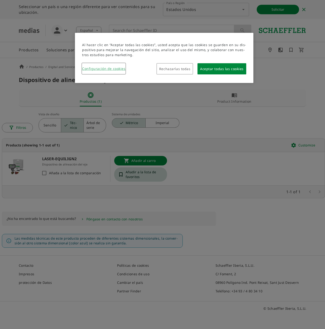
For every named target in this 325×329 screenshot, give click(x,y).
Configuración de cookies (103, 68)
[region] (164, 58)
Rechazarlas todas (175, 69)
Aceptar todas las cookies (222, 69)
